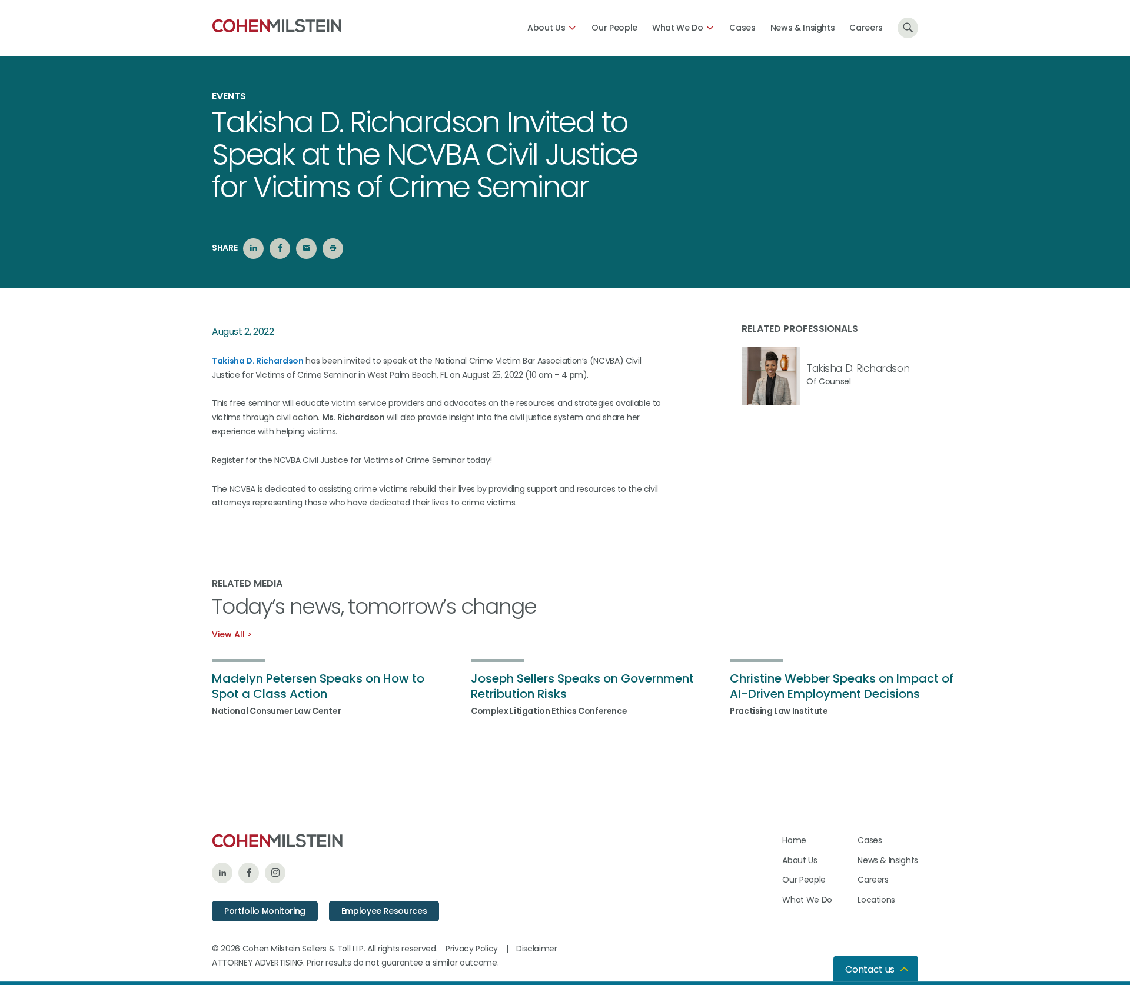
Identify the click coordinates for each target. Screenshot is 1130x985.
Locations (876, 900)
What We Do (677, 28)
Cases (742, 28)
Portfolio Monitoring (264, 911)
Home (794, 840)
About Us (546, 28)
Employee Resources (384, 911)
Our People (614, 28)
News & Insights (802, 28)
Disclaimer (536, 948)
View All (228, 634)
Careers (866, 28)
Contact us (870, 969)
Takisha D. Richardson (258, 361)
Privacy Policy (472, 948)
